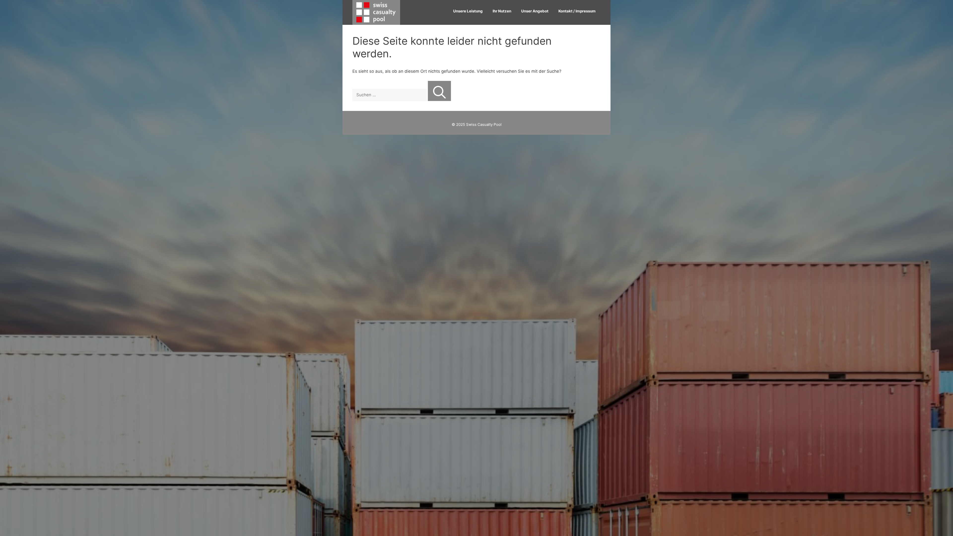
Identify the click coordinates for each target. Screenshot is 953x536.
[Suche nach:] (390, 94)
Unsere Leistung (468, 11)
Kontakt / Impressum (577, 11)
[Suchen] (439, 91)
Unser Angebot (534, 11)
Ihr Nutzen (502, 11)
